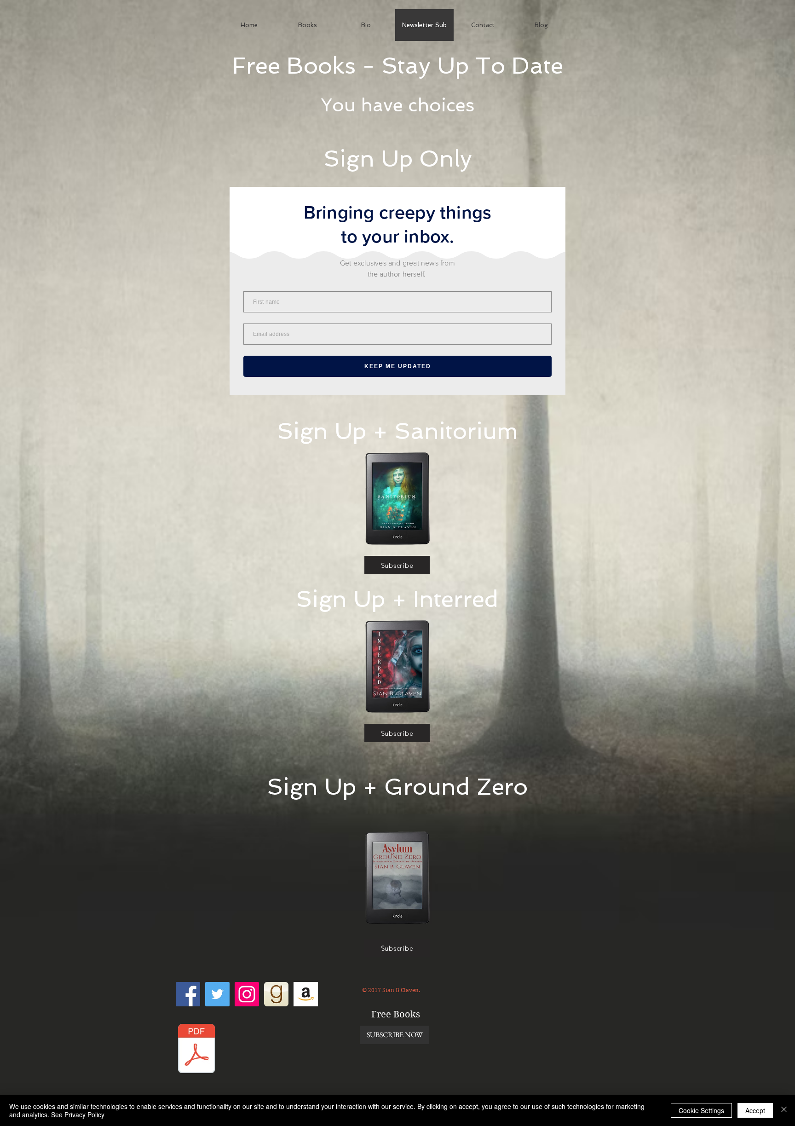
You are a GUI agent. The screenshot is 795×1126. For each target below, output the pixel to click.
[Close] (783, 1110)
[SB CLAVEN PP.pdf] (196, 1049)
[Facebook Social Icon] (188, 994)
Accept (755, 1110)
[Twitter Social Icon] (217, 994)
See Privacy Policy (77, 1114)
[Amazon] (306, 994)
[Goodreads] (276, 994)
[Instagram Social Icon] (247, 994)
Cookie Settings (701, 1110)
